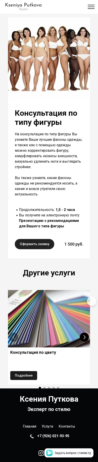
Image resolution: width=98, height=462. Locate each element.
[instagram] (41, 453)
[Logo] (23, 7)
